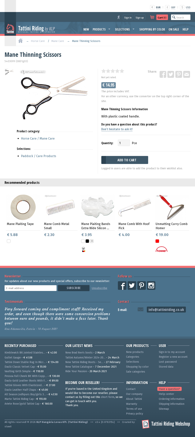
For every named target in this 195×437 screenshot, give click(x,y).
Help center (166, 394)
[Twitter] (171, 74)
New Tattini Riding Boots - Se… (84, 362)
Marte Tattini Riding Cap (19, 399)
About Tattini (134, 399)
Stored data (166, 366)
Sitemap (164, 408)
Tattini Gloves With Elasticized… (24, 385)
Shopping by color (152, 29)
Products (99, 29)
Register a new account (173, 356)
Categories (132, 356)
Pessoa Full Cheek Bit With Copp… (26, 376)
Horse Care (38, 41)
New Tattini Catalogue (78, 366)
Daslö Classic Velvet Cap (20, 366)
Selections (122, 29)
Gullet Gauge (13, 357)
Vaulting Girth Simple (18, 371)
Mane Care (57, 41)
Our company (134, 394)
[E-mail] (186, 74)
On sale (174, 29)
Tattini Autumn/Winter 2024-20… (85, 357)
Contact (123, 301)
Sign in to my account (172, 352)
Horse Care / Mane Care (38, 138)
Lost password (168, 361)
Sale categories (135, 371)
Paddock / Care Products (38, 156)
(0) (162, 17)
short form (107, 397)
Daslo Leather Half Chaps (20, 389)
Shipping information (171, 404)
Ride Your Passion (76, 371)
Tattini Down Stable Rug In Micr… (25, 362)
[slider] (112, 71)
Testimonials (14, 301)
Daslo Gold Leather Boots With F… (26, 380)
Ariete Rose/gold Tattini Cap (22, 403)
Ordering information (172, 399)
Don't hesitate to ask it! (117, 129)
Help (186, 29)
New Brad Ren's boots (79, 352)
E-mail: (122, 310)
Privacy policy (134, 413)
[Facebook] (163, 74)
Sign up (140, 17)
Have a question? (169, 389)
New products (135, 352)
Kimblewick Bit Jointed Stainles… (25, 352)
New (86, 29)
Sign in (128, 17)
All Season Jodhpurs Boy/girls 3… (25, 394)
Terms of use (134, 408)
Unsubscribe (99, 288)
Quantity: (107, 143)
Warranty (131, 404)
